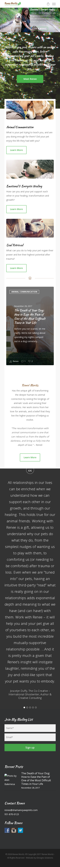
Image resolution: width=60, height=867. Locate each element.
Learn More (39, 29)
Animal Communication (24, 291)
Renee (15, 361)
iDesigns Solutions (44, 857)
